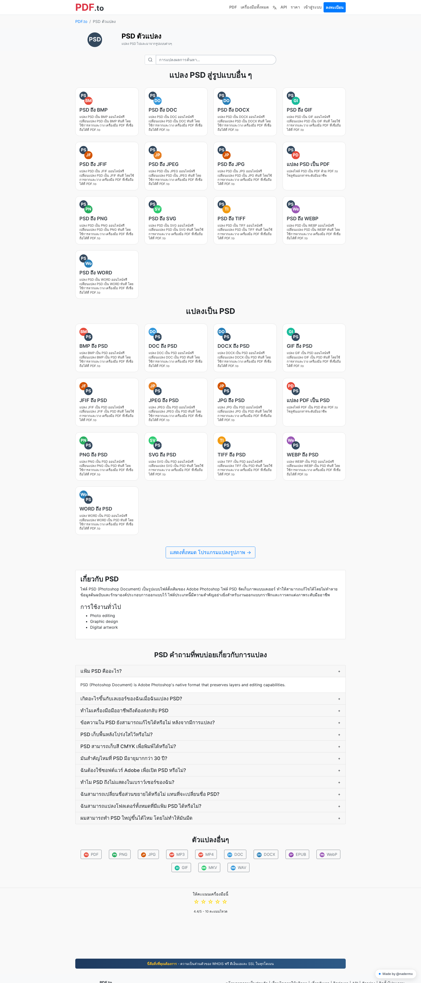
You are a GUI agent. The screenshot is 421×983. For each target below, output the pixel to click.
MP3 (177, 854)
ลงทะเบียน (335, 7)
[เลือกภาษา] (274, 7)
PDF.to (81, 21)
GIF (182, 867)
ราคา (295, 7)
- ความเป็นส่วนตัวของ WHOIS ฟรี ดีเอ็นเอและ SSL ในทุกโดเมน (210, 964)
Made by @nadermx (398, 974)
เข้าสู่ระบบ (313, 7)
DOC (235, 854)
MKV (209, 867)
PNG (120, 854)
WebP (328, 854)
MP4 (206, 854)
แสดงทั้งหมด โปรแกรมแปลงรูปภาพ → (210, 552)
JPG (149, 854)
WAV (238, 867)
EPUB (298, 854)
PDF (233, 7)
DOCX (266, 854)
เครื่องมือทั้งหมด (255, 7)
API (283, 7)
